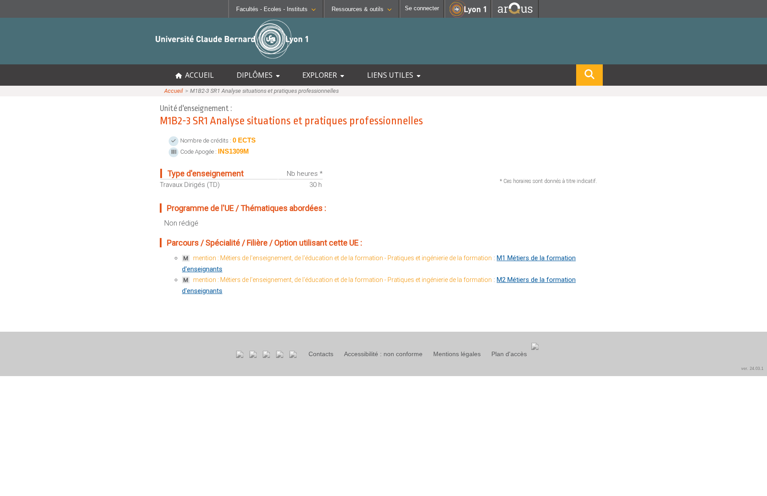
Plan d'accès (509, 353)
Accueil (173, 90)
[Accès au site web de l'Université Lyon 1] (468, 16)
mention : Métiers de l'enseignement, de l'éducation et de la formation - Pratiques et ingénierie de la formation (342, 258)
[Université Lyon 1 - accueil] (78, 59)
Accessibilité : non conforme (383, 353)
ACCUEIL (198, 75)
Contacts (320, 353)
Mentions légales (457, 353)
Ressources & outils (358, 9)
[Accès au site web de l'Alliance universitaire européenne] (515, 15)
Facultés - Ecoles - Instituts (272, 9)
